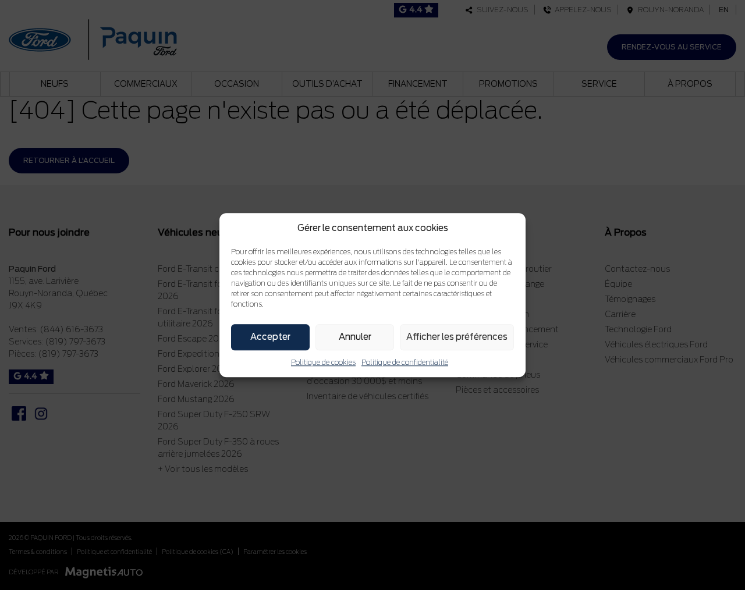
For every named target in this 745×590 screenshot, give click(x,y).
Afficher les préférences (457, 337)
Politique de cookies (323, 362)
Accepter (270, 337)
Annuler (355, 337)
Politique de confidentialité (404, 362)
